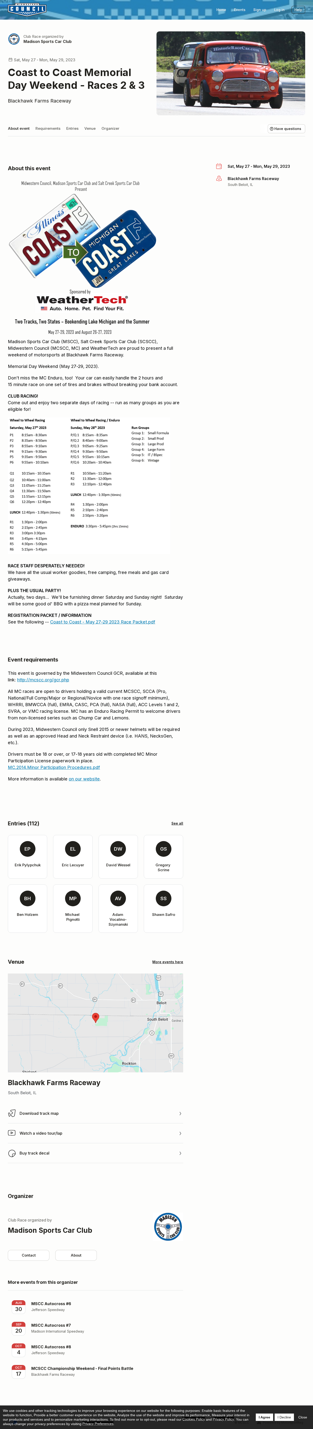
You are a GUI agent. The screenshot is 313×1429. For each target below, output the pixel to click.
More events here (167, 962)
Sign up (259, 10)
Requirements (47, 128)
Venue (90, 128)
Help (298, 10)
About (76, 1255)
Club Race (32, 36)
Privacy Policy (223, 1419)
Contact (29, 1255)
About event (19, 128)
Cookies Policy (193, 1419)
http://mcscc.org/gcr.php (43, 679)
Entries (72, 128)
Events (240, 10)
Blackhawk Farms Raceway (39, 101)
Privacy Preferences (97, 1424)
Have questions (287, 129)
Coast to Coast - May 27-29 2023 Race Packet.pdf (102, 621)
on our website (84, 778)
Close (302, 1417)
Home (221, 10)
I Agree (264, 1417)
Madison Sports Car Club (47, 41)
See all (177, 823)
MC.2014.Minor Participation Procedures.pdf (54, 767)
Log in (279, 10)
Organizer (110, 128)
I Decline (284, 1417)
